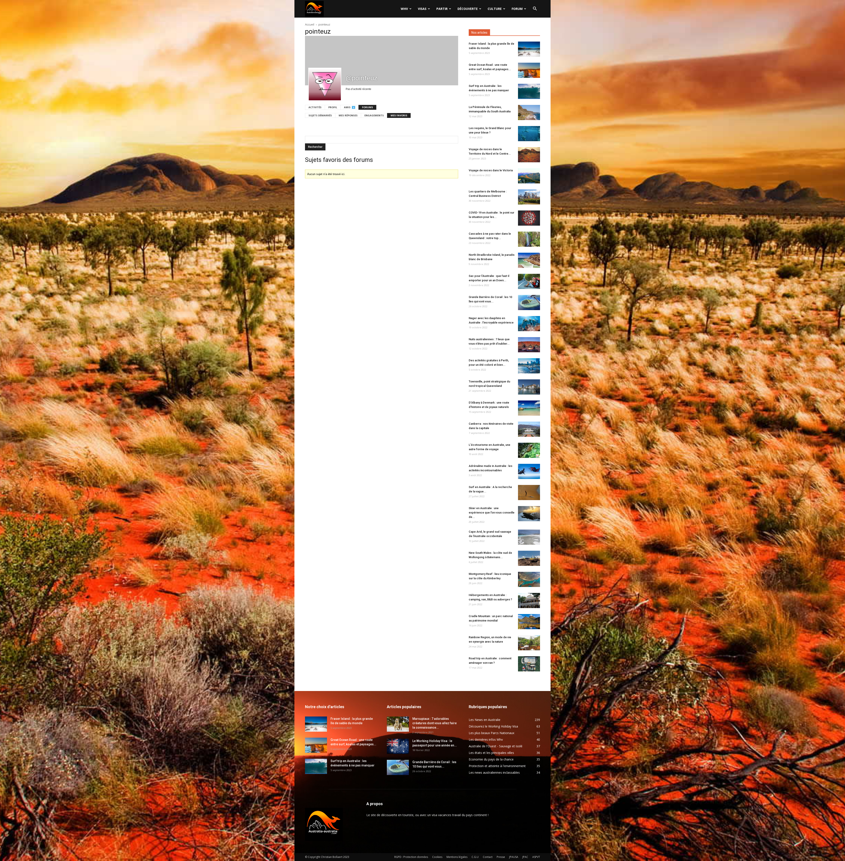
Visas (422, 9)
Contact (487, 857)
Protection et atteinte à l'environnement (497, 766)
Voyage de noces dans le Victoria (491, 170)
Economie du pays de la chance (491, 759)
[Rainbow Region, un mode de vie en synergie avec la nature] (529, 642)
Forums (367, 107)
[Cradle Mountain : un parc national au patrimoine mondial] (529, 621)
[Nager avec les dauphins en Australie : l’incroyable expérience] (529, 323)
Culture (495, 9)
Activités (315, 107)
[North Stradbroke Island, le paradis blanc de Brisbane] (529, 260)
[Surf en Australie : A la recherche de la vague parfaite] (529, 492)
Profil (332, 107)
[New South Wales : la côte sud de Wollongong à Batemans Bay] (529, 558)
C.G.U (475, 857)
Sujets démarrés (320, 115)
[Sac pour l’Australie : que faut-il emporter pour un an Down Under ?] (529, 281)
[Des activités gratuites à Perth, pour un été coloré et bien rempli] (529, 365)
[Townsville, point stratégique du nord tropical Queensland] (529, 387)
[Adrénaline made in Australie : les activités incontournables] (529, 471)
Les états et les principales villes (491, 753)
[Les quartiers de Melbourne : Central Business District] (529, 197)
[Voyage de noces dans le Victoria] (529, 175)
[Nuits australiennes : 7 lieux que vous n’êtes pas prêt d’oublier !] (529, 344)
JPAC (525, 857)
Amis (349, 107)
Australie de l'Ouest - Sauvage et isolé (495, 746)
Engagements (374, 115)
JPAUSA (513, 857)
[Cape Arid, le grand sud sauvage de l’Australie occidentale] (529, 537)
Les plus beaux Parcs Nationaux (491, 733)
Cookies (437, 857)
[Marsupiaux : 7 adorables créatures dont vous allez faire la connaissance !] (398, 724)
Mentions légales (456, 857)
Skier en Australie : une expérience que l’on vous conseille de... (491, 512)
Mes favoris (399, 115)
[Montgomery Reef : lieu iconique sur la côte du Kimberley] (529, 579)
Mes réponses (348, 115)
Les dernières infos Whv (486, 739)
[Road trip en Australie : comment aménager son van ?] (529, 663)
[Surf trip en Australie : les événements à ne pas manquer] (529, 91)
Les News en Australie (484, 720)
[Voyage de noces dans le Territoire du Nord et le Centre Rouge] (529, 154)
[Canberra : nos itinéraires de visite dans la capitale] (529, 429)
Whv (404, 9)
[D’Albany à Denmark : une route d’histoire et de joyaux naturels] (529, 408)
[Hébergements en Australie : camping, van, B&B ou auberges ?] (529, 600)
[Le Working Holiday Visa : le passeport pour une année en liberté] (398, 746)
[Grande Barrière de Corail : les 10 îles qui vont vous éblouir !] (529, 302)
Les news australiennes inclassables (494, 772)
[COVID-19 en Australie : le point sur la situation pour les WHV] (529, 218)
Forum (517, 9)
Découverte (467, 9)
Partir (442, 9)
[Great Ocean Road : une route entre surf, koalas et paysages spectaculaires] (529, 70)
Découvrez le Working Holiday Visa (493, 726)
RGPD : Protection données (411, 857)
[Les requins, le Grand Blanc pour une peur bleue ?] (529, 133)
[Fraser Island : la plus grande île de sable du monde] (529, 49)
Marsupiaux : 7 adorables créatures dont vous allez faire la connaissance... (434, 723)
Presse (501, 857)
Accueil (309, 24)
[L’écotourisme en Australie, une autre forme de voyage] (529, 450)
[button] (534, 9)
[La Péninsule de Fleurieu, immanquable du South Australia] (529, 112)
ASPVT (536, 857)
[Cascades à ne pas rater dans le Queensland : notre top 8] (529, 239)
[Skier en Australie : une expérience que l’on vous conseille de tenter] (529, 513)
